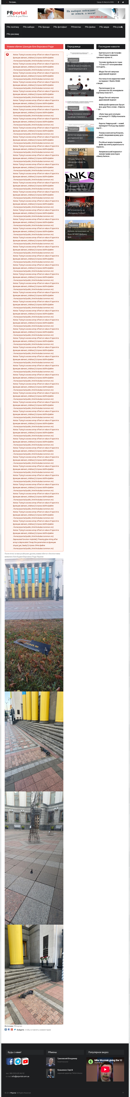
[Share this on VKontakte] (6, 1030)
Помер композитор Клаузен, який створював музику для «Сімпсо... (110, 135)
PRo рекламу (13, 34)
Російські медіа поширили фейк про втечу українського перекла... (110, 144)
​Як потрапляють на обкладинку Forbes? (76, 211)
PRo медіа (104, 27)
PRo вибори (28, 27)
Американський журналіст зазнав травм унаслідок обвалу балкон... (109, 154)
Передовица (73, 46)
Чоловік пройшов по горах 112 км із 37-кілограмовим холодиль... (109, 64)
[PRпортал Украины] (17, 14)
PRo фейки (90, 27)
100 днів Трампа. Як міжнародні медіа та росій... (76, 162)
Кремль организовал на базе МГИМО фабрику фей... (78, 234)
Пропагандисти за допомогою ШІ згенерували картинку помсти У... (109, 90)
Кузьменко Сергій (65, 1070)
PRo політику (13, 27)
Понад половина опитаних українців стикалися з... (79, 115)
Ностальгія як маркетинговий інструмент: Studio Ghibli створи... (110, 81)
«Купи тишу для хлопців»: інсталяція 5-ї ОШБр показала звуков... (110, 116)
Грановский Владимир (67, 1058)
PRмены (52, 1052)
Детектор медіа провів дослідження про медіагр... (78, 138)
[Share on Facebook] (9, 1030)
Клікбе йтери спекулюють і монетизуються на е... (79, 67)
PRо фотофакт (60, 27)
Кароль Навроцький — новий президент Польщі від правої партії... (110, 125)
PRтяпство (76, 27)
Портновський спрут (77, 93)
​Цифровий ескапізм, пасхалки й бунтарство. (78, 187)
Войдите (20, 1030)
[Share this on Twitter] (15, 1030)
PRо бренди (44, 27)
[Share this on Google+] (12, 1030)
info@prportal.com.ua (20, 1076)
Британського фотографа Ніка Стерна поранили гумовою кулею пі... (108, 55)
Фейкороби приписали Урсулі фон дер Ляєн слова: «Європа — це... (110, 107)
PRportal (13, 1093)
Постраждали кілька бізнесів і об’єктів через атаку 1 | (29, 2)
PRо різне (117, 27)
